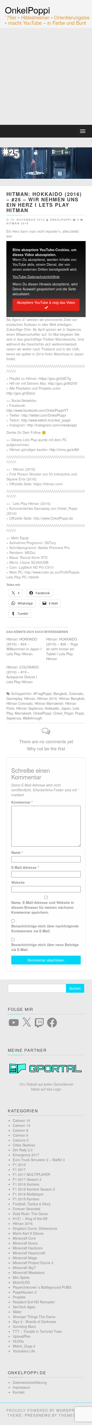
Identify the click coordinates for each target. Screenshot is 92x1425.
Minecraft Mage (25, 1257)
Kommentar (22, 802)
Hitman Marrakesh (49, 703)
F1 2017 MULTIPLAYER (31, 1174)
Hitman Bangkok (71, 698)
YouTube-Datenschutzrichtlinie (36, 276)
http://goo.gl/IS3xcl (20, 393)
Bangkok (60, 693)
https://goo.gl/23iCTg (55, 378)
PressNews (38, 1415)
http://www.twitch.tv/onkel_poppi (45, 420)
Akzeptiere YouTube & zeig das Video (46, 302)
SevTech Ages (24, 1306)
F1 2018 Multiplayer (28, 1194)
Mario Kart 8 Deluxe (28, 1233)
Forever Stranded (26, 1208)
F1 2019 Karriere (26, 1198)
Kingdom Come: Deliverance (35, 1228)
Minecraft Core (24, 1238)
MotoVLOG (21, 1282)
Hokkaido (52, 708)
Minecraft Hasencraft (29, 1252)
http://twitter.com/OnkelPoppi (44, 415)
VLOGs (18, 1341)
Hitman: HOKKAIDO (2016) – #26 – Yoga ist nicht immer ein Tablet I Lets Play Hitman (62, 649)
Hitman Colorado (19, 703)
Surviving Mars (24, 1326)
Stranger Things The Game (34, 1316)
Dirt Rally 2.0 (23, 1149)
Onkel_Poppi (63, 713)
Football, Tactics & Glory (32, 1203)
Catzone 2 (21, 1140)
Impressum (21, 1387)
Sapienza (13, 718)
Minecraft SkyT (24, 1267)
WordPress (69, 1410)
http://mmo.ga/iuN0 (64, 449)
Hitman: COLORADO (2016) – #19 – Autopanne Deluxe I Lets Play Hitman (22, 674)
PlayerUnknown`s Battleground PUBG (42, 1287)
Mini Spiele (21, 1277)
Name (17, 852)
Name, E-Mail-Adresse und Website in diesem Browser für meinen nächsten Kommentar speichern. (42, 907)
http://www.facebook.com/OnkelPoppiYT (37, 410)
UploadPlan (22, 1336)
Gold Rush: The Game (30, 1213)
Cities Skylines (24, 1145)
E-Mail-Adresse (25, 867)
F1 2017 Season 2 (27, 1179)
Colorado (76, 693)
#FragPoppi (42, 693)
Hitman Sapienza (29, 708)
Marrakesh (23, 713)
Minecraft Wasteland (28, 1272)
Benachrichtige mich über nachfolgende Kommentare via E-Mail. (45, 928)
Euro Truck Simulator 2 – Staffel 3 (39, 1159)
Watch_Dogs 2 (24, 1346)
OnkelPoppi (27, 9)
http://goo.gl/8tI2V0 (62, 383)
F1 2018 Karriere (26, 1184)
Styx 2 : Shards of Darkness (34, 1321)
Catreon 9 (20, 1135)
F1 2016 (19, 1164)
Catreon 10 (21, 1120)
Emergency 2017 (26, 1154)
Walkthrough (32, 718)
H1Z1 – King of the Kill (30, 1218)
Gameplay (14, 698)
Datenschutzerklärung (30, 1382)
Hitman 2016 (17, 223)
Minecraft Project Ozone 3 (33, 1262)
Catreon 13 (21, 1125)
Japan (66, 708)
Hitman (29, 698)
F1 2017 (19, 1169)
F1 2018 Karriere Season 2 (34, 1189)
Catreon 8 (20, 1130)
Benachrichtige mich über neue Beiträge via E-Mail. (45, 947)
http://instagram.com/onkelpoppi (52, 425)
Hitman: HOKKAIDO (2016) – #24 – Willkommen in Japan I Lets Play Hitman (23, 646)
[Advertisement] (46, 76)
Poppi (79, 713)
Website (18, 882)
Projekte (19, 1297)
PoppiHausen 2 (25, 1292)
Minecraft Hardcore (28, 1247)
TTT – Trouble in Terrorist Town (37, 1331)
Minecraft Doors (25, 1243)
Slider (17, 1311)
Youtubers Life (24, 1350)
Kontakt (19, 1392)
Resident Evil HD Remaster (34, 1301)
